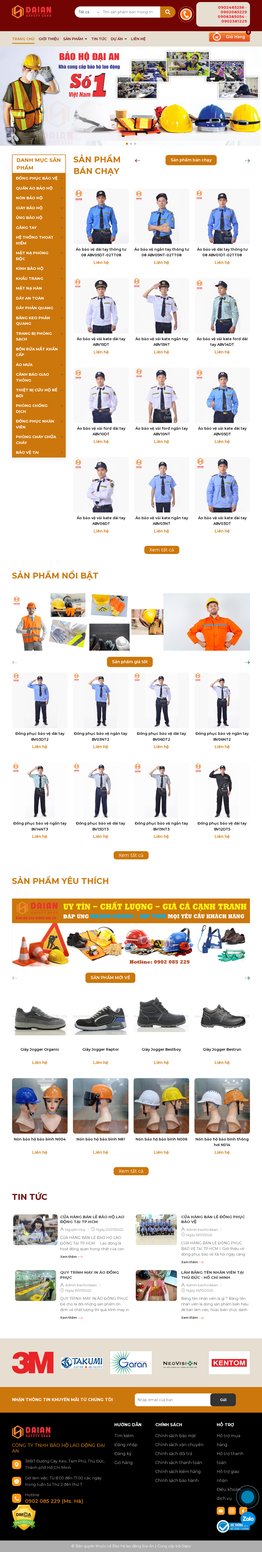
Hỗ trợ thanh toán (230, 1458)
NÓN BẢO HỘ (29, 197)
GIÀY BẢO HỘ (29, 207)
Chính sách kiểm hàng (178, 1471)
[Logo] (31, 9)
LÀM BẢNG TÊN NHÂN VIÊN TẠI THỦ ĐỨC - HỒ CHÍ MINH (212, 1275)
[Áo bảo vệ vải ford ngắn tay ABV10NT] (162, 395)
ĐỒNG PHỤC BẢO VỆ (37, 178)
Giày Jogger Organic (39, 1049)
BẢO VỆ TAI (27, 452)
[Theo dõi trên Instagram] (232, 1510)
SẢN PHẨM (73, 39)
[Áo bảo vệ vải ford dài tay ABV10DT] (101, 395)
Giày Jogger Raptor (100, 1049)
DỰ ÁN (117, 39)
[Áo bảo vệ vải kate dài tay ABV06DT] (101, 485)
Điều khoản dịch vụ (229, 1494)
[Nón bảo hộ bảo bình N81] (101, 1106)
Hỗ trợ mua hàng (228, 1440)
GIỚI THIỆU (49, 39)
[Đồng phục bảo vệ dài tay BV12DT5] (222, 790)
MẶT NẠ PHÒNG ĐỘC (32, 255)
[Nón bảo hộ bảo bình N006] (161, 1106)
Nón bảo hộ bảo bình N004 (40, 1139)
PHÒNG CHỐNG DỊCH (32, 408)
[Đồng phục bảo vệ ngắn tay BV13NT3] (161, 790)
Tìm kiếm (124, 1435)
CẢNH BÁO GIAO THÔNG (32, 377)
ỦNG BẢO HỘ (29, 217)
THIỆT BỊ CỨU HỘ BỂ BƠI (36, 392)
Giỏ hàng (123, 1462)
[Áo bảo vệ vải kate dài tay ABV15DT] (101, 306)
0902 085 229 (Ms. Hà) (54, 1501)
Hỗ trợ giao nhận (228, 1476)
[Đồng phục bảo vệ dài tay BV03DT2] (40, 700)
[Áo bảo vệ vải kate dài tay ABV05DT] (222, 395)
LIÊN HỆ (138, 39)
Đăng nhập (125, 1444)
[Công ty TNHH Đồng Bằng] (229, 1362)
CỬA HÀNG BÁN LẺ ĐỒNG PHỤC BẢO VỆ (213, 1219)
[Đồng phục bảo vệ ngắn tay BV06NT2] (222, 700)
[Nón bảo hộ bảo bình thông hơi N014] (222, 1106)
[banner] (131, 621)
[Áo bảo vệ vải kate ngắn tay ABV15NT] (162, 306)
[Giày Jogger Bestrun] (222, 1016)
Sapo (186, 1546)
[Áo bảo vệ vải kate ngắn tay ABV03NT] (162, 485)
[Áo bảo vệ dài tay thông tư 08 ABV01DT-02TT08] (222, 216)
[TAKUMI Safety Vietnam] (82, 1362)
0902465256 (231, 7)
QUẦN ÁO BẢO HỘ (34, 188)
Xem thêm (69, 1257)
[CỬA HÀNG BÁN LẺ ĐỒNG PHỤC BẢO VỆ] (156, 1229)
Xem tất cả (161, 550)
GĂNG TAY (26, 227)
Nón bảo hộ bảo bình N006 (161, 1139)
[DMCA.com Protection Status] (24, 1517)
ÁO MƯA (24, 364)
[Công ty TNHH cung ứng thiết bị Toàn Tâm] (131, 1362)
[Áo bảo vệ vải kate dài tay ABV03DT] (222, 485)
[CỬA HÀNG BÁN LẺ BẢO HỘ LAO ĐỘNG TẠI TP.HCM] (35, 1229)
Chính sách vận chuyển (179, 1444)
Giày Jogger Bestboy (161, 1049)
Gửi (223, 1400)
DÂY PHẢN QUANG (34, 307)
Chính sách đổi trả (173, 1453)
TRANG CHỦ (23, 39)
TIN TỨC (29, 1197)
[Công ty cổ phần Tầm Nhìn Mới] (180, 1362)
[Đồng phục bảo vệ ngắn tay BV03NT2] (101, 700)
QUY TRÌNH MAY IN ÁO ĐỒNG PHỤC (89, 1275)
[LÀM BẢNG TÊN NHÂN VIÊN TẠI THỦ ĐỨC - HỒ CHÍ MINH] (156, 1285)
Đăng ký (123, 1453)
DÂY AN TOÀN (30, 298)
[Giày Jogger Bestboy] (161, 1016)
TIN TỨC (99, 39)
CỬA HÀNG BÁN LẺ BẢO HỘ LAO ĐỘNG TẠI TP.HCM (92, 1219)
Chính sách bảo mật (175, 1435)
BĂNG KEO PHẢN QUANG (33, 320)
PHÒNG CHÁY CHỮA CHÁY (36, 439)
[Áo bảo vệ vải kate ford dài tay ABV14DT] (222, 306)
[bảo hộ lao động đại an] (131, 98)
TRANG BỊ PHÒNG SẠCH (34, 336)
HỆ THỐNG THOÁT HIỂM (34, 240)
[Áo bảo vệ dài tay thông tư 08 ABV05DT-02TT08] (101, 216)
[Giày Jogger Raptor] (101, 1016)
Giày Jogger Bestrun (222, 1049)
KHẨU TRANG (29, 278)
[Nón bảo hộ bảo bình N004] (40, 1106)
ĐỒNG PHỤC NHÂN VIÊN (35, 424)
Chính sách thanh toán (178, 1462)
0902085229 (234, 11)
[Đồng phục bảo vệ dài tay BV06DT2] (161, 700)
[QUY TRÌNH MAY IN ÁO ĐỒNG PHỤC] (35, 1285)
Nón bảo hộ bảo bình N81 (101, 1139)
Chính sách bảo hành (177, 1480)
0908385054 (231, 16)
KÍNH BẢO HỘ (29, 268)
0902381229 (234, 21)
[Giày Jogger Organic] (40, 1016)
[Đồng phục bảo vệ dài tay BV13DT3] (101, 790)
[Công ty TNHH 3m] (32, 1362)
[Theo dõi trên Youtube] (221, 1510)
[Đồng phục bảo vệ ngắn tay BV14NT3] (40, 790)
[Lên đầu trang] (253, 1478)
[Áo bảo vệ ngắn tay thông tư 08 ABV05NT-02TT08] (162, 216)
